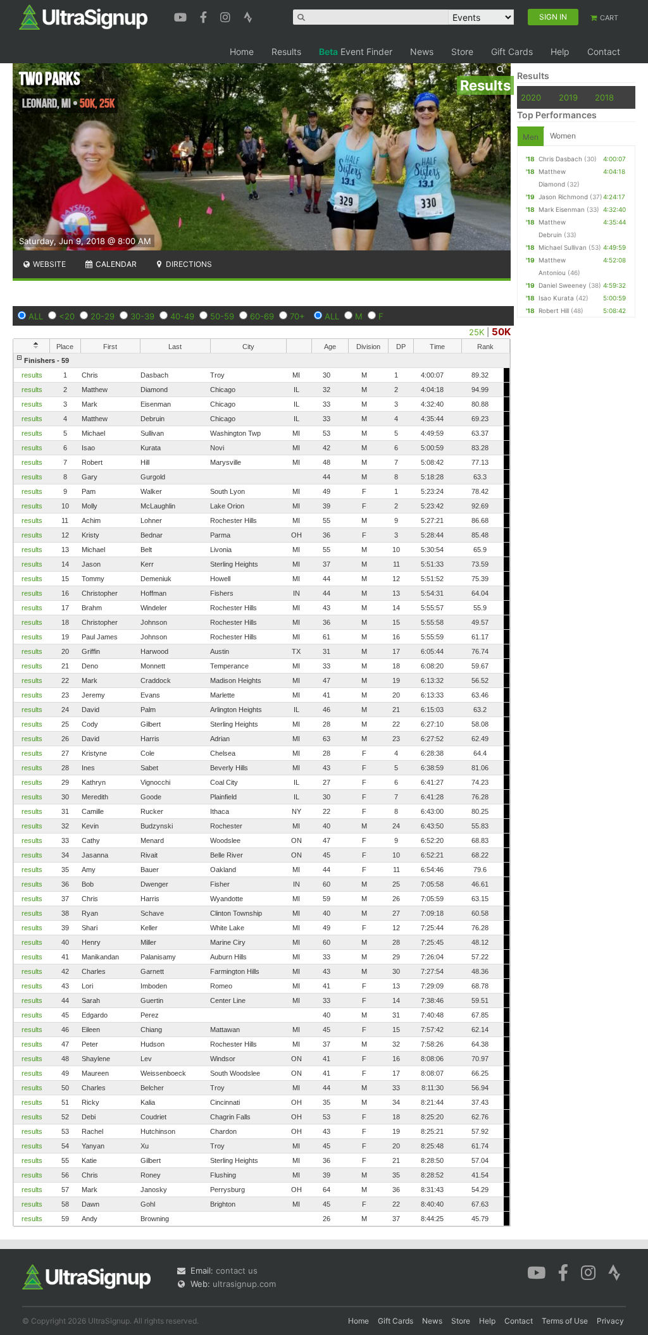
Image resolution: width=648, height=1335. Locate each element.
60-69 (262, 316)
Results (286, 51)
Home (242, 51)
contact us (237, 1270)
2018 (604, 97)
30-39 (142, 316)
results (32, 375)
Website (48, 264)
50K (501, 332)
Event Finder (355, 51)
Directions (188, 264)
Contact (603, 51)
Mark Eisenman (562, 209)
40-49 (182, 316)
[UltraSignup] (83, 16)
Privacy (610, 1321)
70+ (297, 316)
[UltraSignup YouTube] (182, 15)
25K (476, 332)
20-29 (102, 316)
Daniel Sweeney (563, 285)
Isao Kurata (556, 298)
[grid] (261, 789)
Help (560, 51)
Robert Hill (554, 310)
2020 (531, 97)
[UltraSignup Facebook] (205, 15)
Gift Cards (512, 51)
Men (531, 137)
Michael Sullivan (563, 247)
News (421, 51)
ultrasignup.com (244, 1284)
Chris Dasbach (560, 159)
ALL (35, 316)
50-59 (222, 316)
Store (462, 51)
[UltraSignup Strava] (248, 15)
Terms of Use (565, 1321)
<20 (67, 316)
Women (563, 135)
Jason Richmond (563, 196)
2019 (568, 97)
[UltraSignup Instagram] (227, 15)
